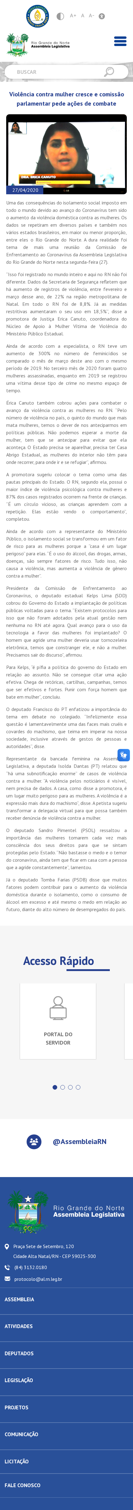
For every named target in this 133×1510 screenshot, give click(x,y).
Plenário (12, 1337)
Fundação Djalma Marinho (29, 1309)
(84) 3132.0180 (31, 1267)
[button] (55, 1087)
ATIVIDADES (19, 1326)
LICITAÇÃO (17, 1461)
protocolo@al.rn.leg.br (38, 1279)
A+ (73, 15)
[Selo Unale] (37, 16)
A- (91, 15)
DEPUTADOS (19, 1353)
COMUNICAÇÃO (21, 1434)
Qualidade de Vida (22, 1417)
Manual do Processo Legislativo (34, 1391)
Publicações (16, 1445)
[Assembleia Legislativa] (35, 45)
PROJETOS (16, 1407)
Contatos (13, 1363)
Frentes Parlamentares (26, 1337)
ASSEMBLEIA (19, 1299)
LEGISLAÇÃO (19, 1380)
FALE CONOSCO (23, 1485)
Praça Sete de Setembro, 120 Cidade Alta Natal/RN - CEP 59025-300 (54, 1251)
